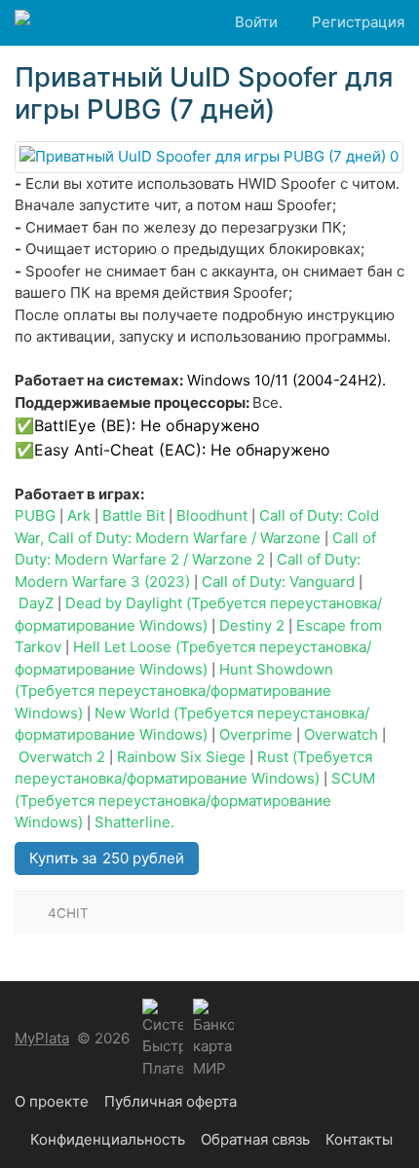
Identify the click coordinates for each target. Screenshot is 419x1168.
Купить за (106, 858)
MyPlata (42, 1038)
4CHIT (68, 913)
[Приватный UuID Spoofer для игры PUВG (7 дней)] (209, 157)
